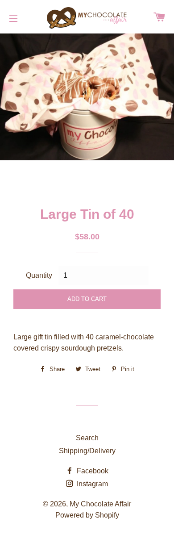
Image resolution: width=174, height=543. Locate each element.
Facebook (91, 471)
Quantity (39, 275)
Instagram (91, 484)
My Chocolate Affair (100, 504)
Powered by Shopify (87, 515)
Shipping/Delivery (87, 451)
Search (87, 438)
